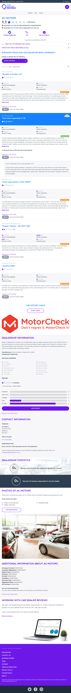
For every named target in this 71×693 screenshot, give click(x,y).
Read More (5, 102)
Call (27, 35)
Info (36, 13)
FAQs (3, 661)
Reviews (30, 13)
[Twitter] (29, 689)
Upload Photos (11, 510)
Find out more (6, 1)
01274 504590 (6, 439)
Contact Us (6, 655)
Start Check (35, 310)
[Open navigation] (67, 6)
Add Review (35, 408)
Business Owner (8, 658)
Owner (41, 13)
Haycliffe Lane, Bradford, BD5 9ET (35, 40)
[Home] (9, 6)
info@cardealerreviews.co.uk (11, 452)
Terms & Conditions (9, 667)
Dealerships (6, 652)
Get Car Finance (44, 35)
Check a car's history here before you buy (15, 47)
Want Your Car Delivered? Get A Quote (17, 44)
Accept (67, 1)
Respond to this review (9, 106)
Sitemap (5, 664)
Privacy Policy (7, 670)
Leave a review (9, 61)
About (4, 676)
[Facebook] (35, 689)
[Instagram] (41, 689)
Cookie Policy (7, 673)
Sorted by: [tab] (11, 67)
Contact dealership (9, 35)
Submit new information (10, 413)
